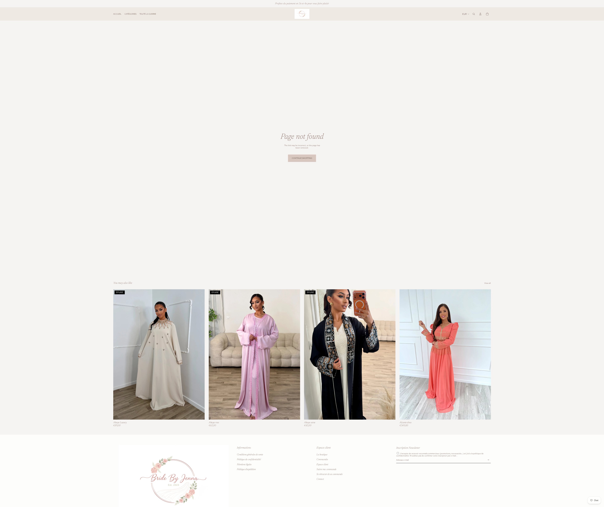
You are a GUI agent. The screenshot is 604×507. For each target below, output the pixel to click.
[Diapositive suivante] (200, 354)
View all (487, 283)
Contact (320, 479)
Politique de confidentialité (249, 459)
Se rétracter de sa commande (329, 474)
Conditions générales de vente (250, 455)
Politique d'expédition (246, 469)
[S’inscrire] (488, 460)
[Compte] (480, 14)
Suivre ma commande (326, 469)
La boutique (321, 455)
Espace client (322, 464)
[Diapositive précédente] (118, 354)
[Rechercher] (473, 14)
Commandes (322, 459)
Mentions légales (244, 464)
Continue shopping (302, 158)
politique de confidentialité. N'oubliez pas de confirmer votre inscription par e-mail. (440, 454)
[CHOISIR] (486, 415)
